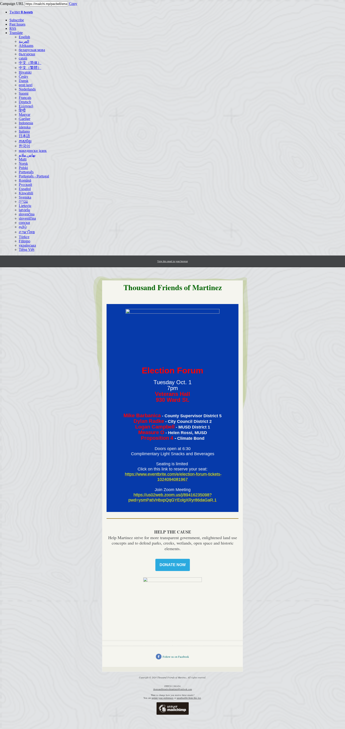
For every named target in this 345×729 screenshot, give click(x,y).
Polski (23, 168)
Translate (16, 33)
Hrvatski (25, 72)
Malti (23, 159)
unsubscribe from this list (189, 697)
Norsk (23, 163)
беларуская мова (32, 50)
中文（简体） (30, 63)
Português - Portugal (34, 176)
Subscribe (16, 20)
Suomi (23, 93)
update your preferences (162, 697)
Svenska (25, 197)
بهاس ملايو (27, 155)
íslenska (25, 127)
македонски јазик (33, 151)
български (27, 54)
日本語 (24, 136)
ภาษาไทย (27, 232)
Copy (73, 4)
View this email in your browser (172, 261)
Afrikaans (26, 46)
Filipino (24, 241)
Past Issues (17, 24)
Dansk (23, 81)
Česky (23, 77)
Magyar (24, 114)
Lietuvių (25, 206)
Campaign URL (12, 4)
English (24, 37)
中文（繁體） (30, 68)
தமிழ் (23, 227)
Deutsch (25, 102)
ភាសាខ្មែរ (25, 141)
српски (24, 223)
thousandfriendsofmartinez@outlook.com (172, 689)
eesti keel (25, 85)
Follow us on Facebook (176, 656)
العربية (24, 41)
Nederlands (27, 89)
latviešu (24, 210)
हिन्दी (22, 110)
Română (25, 180)
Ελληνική (26, 106)
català (23, 58)
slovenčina (26, 214)
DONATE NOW (173, 565)
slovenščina (27, 218)
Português (26, 172)
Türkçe (24, 237)
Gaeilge (24, 119)
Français (25, 98)
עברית (23, 201)
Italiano (24, 131)
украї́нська (27, 245)
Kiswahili (26, 193)
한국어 (24, 146)
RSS (12, 28)
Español (25, 189)
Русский (25, 185)
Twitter (21, 12)
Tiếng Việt (26, 250)
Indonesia (26, 123)
